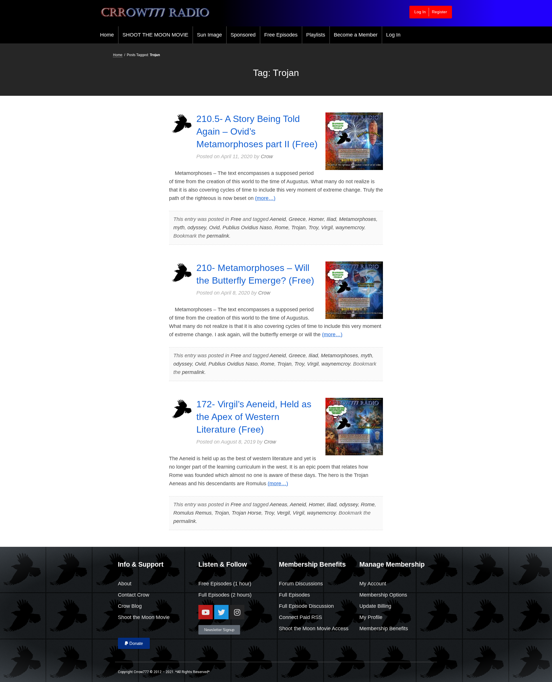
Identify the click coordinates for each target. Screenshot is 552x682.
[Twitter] (221, 612)
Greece (297, 219)
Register (439, 11)
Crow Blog (130, 606)
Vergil (283, 513)
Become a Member (355, 35)
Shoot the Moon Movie (144, 617)
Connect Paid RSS (300, 617)
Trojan (298, 227)
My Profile (370, 617)
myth (179, 227)
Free (236, 219)
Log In (420, 11)
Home (107, 35)
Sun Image (209, 35)
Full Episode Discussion (306, 606)
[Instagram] (237, 612)
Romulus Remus (192, 513)
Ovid (214, 227)
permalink (218, 236)
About (124, 584)
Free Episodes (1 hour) (224, 584)
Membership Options (383, 595)
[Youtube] (205, 612)
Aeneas (278, 504)
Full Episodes (213, 595)
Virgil (327, 227)
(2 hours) (240, 595)
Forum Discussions (301, 584)
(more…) (265, 198)
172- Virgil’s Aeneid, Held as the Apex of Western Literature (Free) (253, 417)
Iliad (331, 219)
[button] (134, 643)
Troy (313, 227)
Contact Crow (133, 595)
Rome (281, 227)
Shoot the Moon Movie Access (313, 628)
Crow (267, 156)
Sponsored (243, 35)
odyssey (196, 227)
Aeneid (278, 219)
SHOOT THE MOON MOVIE (155, 35)
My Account (372, 584)
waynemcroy (350, 227)
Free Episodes (281, 35)
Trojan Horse (246, 513)
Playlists (315, 35)
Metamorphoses (357, 219)
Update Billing (375, 606)
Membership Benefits (383, 628)
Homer (316, 219)
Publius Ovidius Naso (247, 227)
